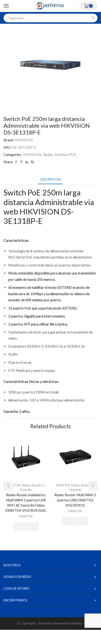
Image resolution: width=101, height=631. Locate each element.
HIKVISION (24, 140)
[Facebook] (16, 162)
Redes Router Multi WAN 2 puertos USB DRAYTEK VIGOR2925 (75, 500)
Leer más (26, 526)
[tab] (50, 179)
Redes (48, 154)
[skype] (32, 162)
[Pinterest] (21, 162)
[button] (8, 485)
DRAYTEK (26, 516)
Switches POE (65, 154)
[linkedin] (27, 162)
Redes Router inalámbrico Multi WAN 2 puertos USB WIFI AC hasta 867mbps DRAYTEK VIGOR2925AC (26, 503)
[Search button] (93, 18)
